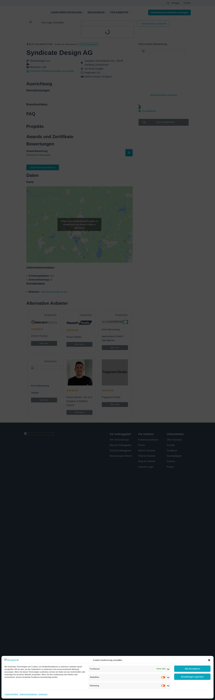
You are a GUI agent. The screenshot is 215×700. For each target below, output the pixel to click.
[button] (209, 660)
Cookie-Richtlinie (11, 694)
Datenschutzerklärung (28, 694)
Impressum (43, 694)
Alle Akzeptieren (192, 668)
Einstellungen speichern (192, 676)
